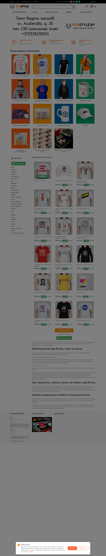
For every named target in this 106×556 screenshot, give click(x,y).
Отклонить (83, 548)
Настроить (30, 551)
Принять (72, 548)
